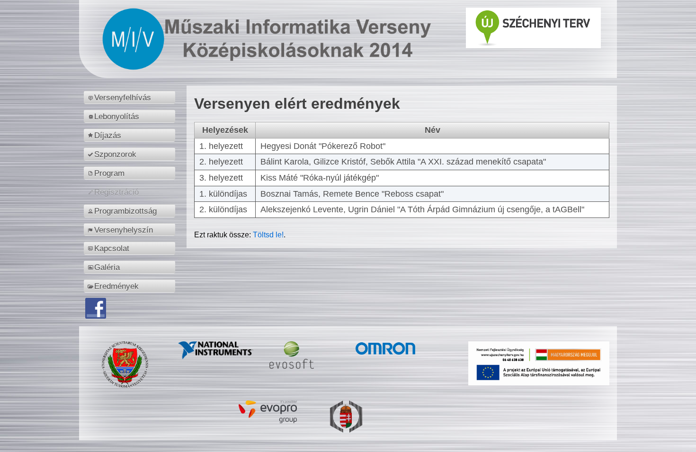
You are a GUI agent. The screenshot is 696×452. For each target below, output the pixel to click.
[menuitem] (130, 97)
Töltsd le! (268, 235)
